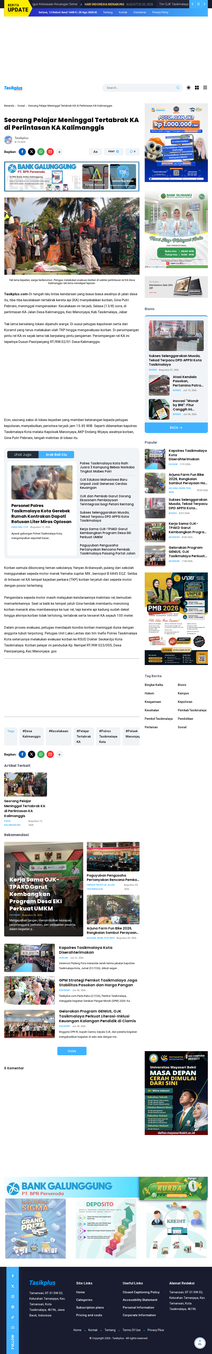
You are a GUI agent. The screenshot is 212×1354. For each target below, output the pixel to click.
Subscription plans (90, 1307)
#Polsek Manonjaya (134, 733)
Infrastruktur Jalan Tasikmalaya (101, 887)
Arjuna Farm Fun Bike (100, 938)
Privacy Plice (156, 1330)
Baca (174, 427)
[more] (59, 151)
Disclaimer (140, 12)
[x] (31, 151)
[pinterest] (12, 1307)
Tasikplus (118, 1338)
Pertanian (151, 727)
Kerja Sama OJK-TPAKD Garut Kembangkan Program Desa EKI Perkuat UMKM (105, 533)
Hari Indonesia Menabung (67, 4)
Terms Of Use (132, 1330)
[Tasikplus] (17, 88)
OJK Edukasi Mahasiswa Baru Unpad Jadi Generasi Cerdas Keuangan (103, 483)
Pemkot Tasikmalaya (159, 718)
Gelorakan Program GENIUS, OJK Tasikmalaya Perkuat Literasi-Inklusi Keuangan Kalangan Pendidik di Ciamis (97, 1016)
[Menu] (197, 87)
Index (72, 1051)
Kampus (183, 693)
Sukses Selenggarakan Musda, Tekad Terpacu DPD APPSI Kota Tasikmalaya (104, 516)
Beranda (9, 105)
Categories (84, 1300)
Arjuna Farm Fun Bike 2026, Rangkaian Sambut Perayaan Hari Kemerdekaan (111, 930)
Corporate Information (139, 1315)
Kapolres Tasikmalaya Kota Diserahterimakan (85, 950)
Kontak (123, 12)
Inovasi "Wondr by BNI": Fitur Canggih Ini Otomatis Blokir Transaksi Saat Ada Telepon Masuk (186, 405)
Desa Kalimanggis (12, 823)
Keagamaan (153, 701)
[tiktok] (12, 1317)
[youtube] (12, 1327)
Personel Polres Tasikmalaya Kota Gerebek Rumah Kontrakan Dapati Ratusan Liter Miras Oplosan (41, 514)
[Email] (50, 151)
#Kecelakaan (58, 731)
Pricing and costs (89, 1315)
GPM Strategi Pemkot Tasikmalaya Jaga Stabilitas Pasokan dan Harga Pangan (98, 983)
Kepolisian (185, 701)
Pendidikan (185, 718)
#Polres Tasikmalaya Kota (108, 736)
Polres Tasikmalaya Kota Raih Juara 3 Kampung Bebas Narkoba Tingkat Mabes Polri (107, 467)
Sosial (21, 105)
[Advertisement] (106, 47)
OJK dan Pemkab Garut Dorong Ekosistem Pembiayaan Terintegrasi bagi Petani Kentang (107, 500)
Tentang (108, 12)
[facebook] (22, 151)
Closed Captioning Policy (141, 1292)
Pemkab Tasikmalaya (192, 710)
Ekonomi (14, 915)
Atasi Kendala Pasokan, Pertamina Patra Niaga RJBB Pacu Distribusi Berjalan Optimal (188, 381)
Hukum (63, 958)
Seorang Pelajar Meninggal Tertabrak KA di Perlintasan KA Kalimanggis (24, 808)
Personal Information (138, 1307)
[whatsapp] (41, 151)
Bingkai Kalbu (154, 685)
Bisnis (153, 370)
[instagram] (12, 1296)
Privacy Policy (160, 12)
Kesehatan (152, 710)
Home (80, 1292)
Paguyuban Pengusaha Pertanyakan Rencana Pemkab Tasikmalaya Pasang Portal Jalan (107, 549)
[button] (111, 167)
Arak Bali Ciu (56, 454)
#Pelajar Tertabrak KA (84, 736)
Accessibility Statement (140, 1300)
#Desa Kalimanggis (32, 733)
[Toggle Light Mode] (188, 87)
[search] (178, 87)
